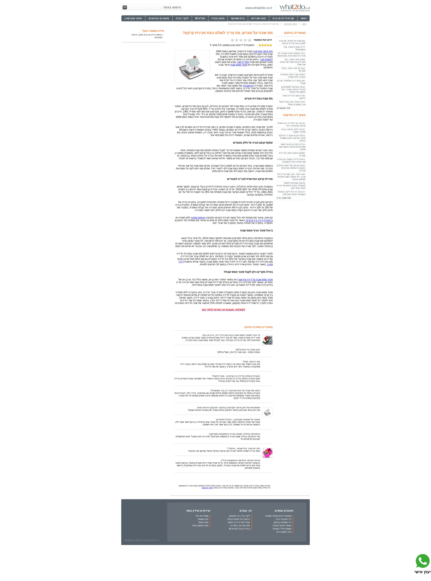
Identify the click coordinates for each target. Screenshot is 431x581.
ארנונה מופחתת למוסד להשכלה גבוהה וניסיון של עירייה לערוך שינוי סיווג (291, 185)
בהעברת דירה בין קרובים (259, 220)
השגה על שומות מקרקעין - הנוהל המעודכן (238, 419)
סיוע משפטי (203, 519)
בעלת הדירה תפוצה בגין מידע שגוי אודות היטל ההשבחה (291, 160)
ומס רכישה (243, 62)
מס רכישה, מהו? (251, 361)
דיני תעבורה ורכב (283, 519)
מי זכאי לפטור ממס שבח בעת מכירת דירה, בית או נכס (231, 335)
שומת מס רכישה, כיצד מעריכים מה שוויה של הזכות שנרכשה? (293, 62)
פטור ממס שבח (238, 64)
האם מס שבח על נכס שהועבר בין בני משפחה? (235, 390)
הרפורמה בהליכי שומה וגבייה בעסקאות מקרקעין (234, 434)
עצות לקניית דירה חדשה (239, 522)
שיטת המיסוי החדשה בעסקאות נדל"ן (240, 460)
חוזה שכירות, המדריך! (240, 525)
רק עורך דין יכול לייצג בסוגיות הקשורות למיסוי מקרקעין (292, 193)
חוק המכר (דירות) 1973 (248, 349)
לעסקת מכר (266, 59)
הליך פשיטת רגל (283, 532)
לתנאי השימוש (207, 488)
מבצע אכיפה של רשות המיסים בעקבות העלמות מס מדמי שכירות (291, 168)
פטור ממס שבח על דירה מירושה (255, 279)
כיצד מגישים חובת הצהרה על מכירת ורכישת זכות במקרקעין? (291, 54)
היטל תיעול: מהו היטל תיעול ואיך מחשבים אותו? (292, 103)
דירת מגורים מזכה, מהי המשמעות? (295, 48)
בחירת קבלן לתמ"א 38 (239, 528)
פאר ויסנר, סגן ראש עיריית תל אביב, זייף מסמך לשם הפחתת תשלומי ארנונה (291, 177)
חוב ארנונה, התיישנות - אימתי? (243, 448)
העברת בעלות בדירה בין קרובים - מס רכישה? (236, 376)
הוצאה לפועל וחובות (282, 525)
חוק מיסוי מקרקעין (263, 51)
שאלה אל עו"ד (201, 516)
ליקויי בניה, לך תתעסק (239, 516)
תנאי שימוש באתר (200, 525)
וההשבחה (248, 85)
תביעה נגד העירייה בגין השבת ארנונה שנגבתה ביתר (291, 124)
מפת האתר (203, 522)
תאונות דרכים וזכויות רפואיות (278, 516)
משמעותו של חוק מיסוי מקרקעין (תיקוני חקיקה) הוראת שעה (228, 407)
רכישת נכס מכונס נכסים (238, 519)
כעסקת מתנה (198, 217)
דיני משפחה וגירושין (282, 522)
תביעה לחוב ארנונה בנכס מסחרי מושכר (293, 130)
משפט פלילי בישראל (282, 528)
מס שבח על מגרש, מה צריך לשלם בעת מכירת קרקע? (292, 42)
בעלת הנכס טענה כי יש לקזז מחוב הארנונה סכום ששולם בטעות (292, 138)
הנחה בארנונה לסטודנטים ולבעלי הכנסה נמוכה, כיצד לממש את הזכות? (293, 89)
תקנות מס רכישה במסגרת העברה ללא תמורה (293, 75)
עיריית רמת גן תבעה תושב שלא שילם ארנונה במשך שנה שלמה (292, 147)
